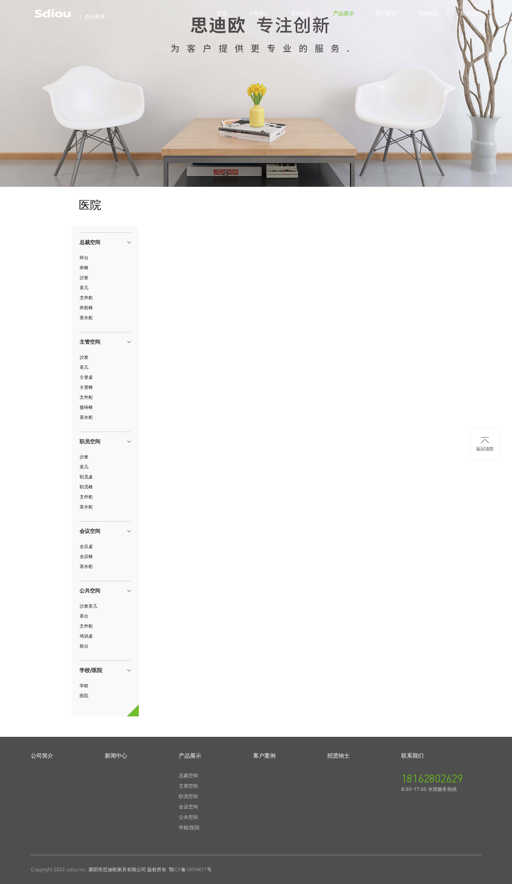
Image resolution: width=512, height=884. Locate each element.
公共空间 (188, 817)
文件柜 (86, 297)
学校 (84, 685)
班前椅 (86, 307)
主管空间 (188, 786)
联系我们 (470, 13)
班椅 (84, 267)
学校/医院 (189, 827)
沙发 (84, 277)
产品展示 (343, 13)
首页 (221, 13)
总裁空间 (188, 775)
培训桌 (86, 636)
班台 (84, 257)
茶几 (84, 287)
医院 (84, 695)
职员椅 (86, 487)
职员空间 (188, 796)
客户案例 (386, 13)
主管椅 (86, 387)
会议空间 (188, 807)
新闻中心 (301, 13)
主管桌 (86, 377)
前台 (84, 646)
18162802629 (432, 778)
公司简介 (258, 13)
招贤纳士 (428, 13)
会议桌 (86, 546)
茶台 (84, 616)
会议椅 (86, 556)
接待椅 (86, 407)
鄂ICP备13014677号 (190, 869)
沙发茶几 (88, 606)
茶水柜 (86, 317)
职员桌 (86, 477)
